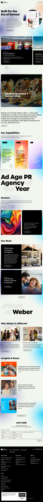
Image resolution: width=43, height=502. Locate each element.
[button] (6, 67)
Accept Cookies (22, 493)
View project (8, 266)
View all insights (21, 415)
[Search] (38, 2)
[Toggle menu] (41, 2)
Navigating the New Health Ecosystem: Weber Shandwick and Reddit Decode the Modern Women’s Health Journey (29, 368)
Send (39, 440)
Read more (7, 62)
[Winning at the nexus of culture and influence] (25, 166)
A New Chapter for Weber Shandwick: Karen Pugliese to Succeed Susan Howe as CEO (26, 386)
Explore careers (27, 350)
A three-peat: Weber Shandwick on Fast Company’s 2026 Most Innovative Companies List (27, 404)
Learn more (27, 231)
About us (3, 125)
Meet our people (5, 351)
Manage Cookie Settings (22, 498)
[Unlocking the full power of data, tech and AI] (39, 166)
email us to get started (27, 426)
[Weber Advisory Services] (11, 166)
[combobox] (8, 207)
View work (21, 297)
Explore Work (9, 30)
